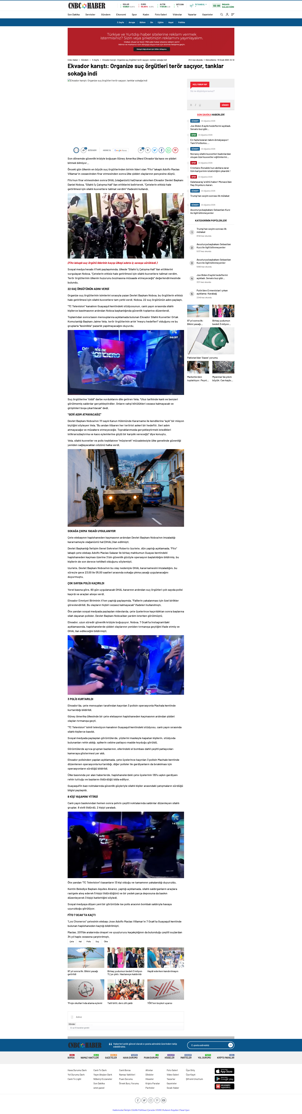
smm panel (98, 1087)
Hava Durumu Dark (77, 1070)
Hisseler (169, 1056)
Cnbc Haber (73, 60)
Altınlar (149, 1070)
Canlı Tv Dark (100, 1070)
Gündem (105, 14)
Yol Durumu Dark (76, 1074)
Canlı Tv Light (74, 1079)
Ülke (106, 941)
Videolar (177, 14)
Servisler (90, 14)
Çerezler (151, 1110)
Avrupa (132, 22)
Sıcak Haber (173, 1087)
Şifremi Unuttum (194, 1079)
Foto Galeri (161, 14)
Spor (134, 14)
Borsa (71, 1056)
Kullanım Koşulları (171, 1110)
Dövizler (149, 1074)
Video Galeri (173, 1074)
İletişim (127, 1110)
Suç (97, 941)
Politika (181, 22)
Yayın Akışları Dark (102, 1074)
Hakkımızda (118, 1110)
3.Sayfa (120, 22)
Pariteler (186, 1056)
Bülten (142, 22)
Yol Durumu (204, 1056)
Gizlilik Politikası (139, 1110)
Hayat (170, 22)
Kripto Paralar (225, 1056)
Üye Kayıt (191, 1074)
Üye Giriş (190, 1070)
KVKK (159, 1110)
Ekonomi (121, 14)
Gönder (72, 1024)
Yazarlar (192, 14)
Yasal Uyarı (185, 1110)
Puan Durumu (151, 1056)
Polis (89, 941)
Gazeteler (207, 14)
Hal (80, 941)
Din (151, 22)
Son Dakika (74, 14)
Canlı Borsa (125, 1070)
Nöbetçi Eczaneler (102, 1079)
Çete (72, 941)
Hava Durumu (130, 1056)
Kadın (146, 14)
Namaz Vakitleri (90, 1056)
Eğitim (161, 22)
